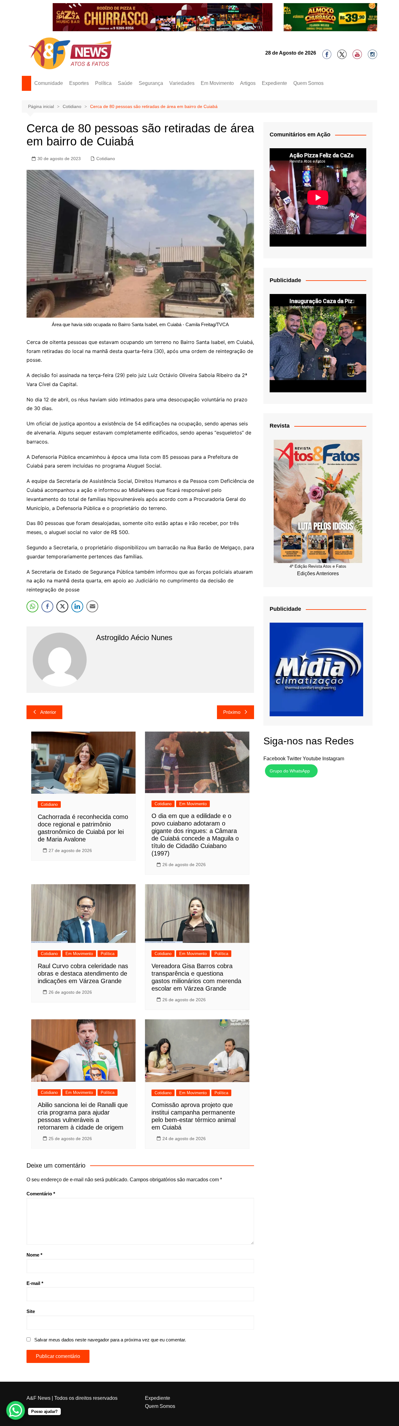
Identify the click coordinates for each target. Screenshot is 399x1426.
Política (103, 491)
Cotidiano (105, 566)
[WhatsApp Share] (32, 1014)
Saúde (125, 491)
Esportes (79, 491)
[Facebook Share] (47, 1014)
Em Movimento (217, 491)
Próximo (231, 1119)
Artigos (248, 491)
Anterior (48, 1119)
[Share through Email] (92, 1014)
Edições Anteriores (318, 981)
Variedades (182, 491)
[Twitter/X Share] (62, 1014)
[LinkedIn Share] (77, 1014)
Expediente (274, 491)
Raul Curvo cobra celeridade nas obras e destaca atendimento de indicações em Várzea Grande (83, 1381)
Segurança (151, 491)
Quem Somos (308, 491)
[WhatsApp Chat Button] (15, 1410)
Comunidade (48, 491)
